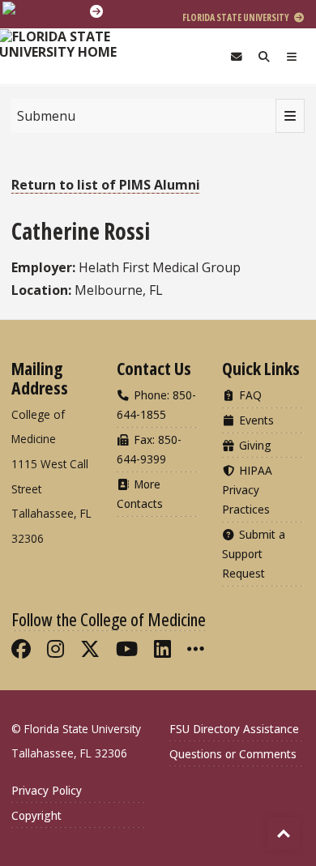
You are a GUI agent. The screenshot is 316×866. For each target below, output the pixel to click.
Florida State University (236, 17)
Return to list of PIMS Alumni (105, 185)
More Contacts (140, 493)
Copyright (36, 815)
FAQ (249, 395)
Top (283, 833)
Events (255, 420)
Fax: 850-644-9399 (149, 449)
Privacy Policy (46, 790)
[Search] (264, 56)
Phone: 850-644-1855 (156, 404)
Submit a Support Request (253, 554)
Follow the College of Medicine (108, 619)
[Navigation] (292, 56)
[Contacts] (236, 56)
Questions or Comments (233, 753)
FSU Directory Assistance (234, 728)
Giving (253, 445)
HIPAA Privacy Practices (247, 490)
